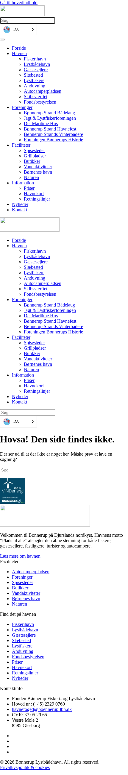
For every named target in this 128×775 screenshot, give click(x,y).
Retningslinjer (37, 198)
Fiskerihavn (35, 58)
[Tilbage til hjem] (22, 14)
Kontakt (19, 209)
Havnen (19, 53)
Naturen (31, 177)
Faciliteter (21, 145)
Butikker (32, 161)
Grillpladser (35, 155)
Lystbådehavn (37, 64)
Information (23, 182)
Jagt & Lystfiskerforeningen (50, 118)
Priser (29, 188)
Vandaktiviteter (38, 166)
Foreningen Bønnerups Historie (53, 139)
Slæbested (33, 75)
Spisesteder (34, 150)
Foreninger (22, 107)
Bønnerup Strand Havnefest (50, 128)
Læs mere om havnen (20, 556)
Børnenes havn (38, 172)
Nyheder (20, 204)
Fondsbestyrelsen (40, 101)
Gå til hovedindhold (19, 2)
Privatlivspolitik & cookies (25, 767)
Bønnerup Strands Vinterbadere (53, 134)
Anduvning (34, 85)
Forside (19, 48)
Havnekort (34, 193)
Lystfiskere (34, 80)
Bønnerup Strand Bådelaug (49, 112)
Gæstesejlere (36, 69)
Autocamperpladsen (42, 91)
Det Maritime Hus (41, 123)
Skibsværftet (35, 96)
